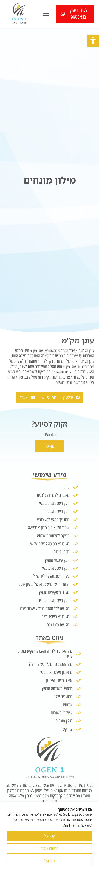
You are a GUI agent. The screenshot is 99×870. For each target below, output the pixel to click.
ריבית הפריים (86, 366)
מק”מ (13, 366)
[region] (49, 836)
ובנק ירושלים (64, 382)
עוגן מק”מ (87, 350)
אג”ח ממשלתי (62, 372)
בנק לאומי (79, 382)
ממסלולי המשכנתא (56, 350)
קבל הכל (49, 836)
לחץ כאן (49, 446)
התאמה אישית (49, 848)
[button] (93, 41)
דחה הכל (49, 861)
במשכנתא (21, 377)
